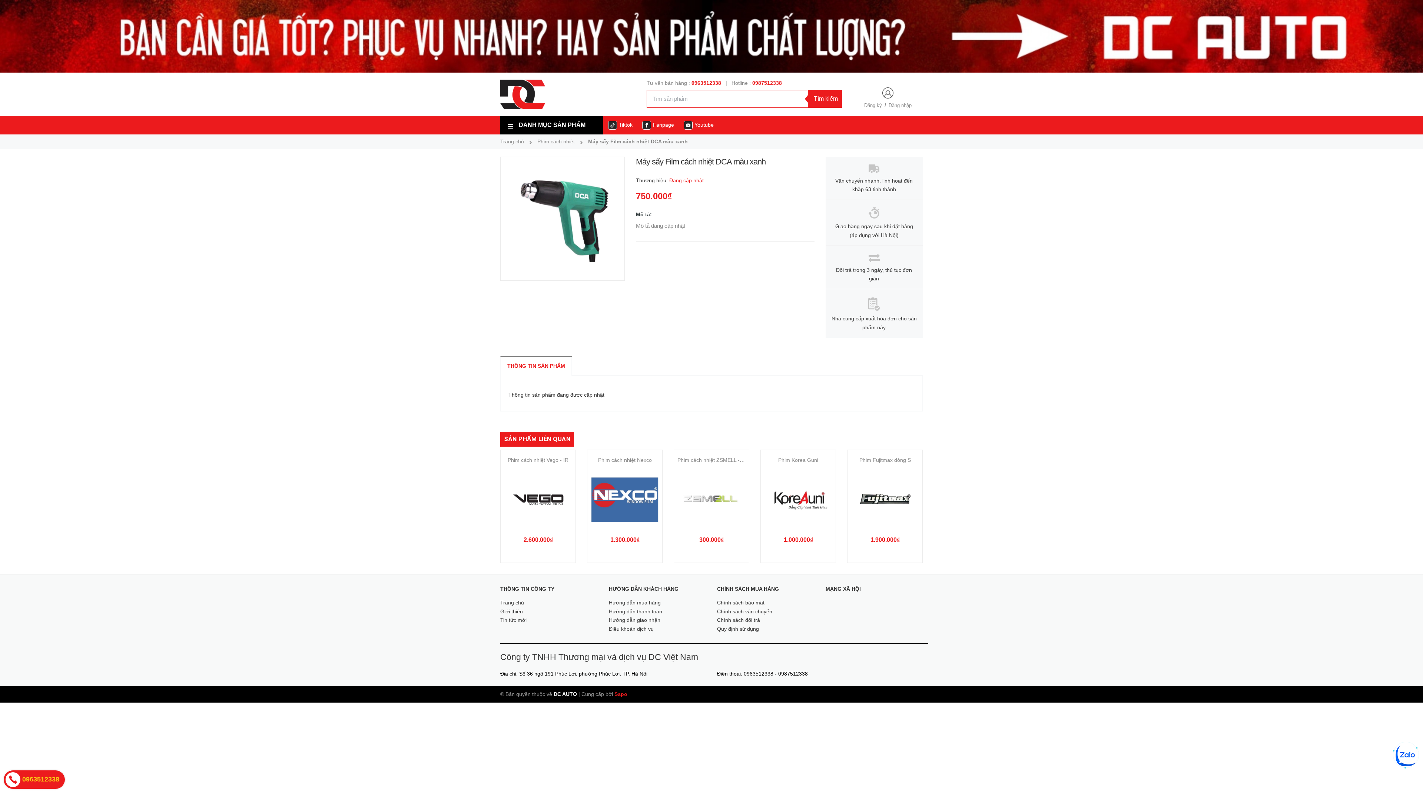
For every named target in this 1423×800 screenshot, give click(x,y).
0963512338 (706, 83)
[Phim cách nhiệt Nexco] (625, 500)
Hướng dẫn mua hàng (635, 603)
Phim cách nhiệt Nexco (625, 460)
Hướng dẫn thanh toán (635, 611)
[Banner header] (711, 36)
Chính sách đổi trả (738, 620)
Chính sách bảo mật (740, 603)
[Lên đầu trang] (1407, 781)
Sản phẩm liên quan (537, 439)
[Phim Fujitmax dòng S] (885, 500)
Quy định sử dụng (738, 629)
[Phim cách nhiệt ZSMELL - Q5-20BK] (711, 500)
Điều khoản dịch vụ (631, 629)
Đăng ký (873, 105)
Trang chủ (512, 603)
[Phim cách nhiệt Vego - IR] (538, 500)
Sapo (620, 694)
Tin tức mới (513, 620)
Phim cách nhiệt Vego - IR (538, 460)
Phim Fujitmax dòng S (885, 460)
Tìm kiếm (826, 99)
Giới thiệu (511, 611)
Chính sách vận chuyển (744, 611)
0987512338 (767, 83)
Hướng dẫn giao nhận (634, 620)
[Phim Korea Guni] (798, 500)
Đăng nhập (900, 105)
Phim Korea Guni (798, 460)
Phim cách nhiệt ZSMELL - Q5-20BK (720, 460)
